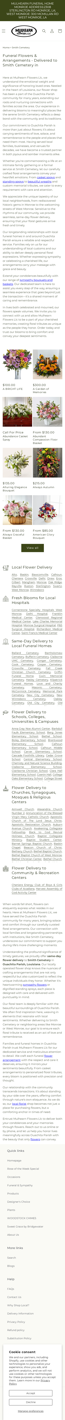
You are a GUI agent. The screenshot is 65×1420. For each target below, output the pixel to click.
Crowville (31, 578)
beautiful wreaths (39, 181)
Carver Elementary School (43, 751)
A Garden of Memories (41, 390)
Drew (50, 578)
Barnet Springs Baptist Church (32, 843)
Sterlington (43, 586)
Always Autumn (43, 487)
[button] (44, 31)
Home (6, 47)
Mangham (28, 582)
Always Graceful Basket (13, 536)
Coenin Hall (44, 774)
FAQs (10, 1289)
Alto (14, 574)
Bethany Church (22, 851)
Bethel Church (52, 859)
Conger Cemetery (49, 660)
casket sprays (46, 177)
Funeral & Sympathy (20, 1185)
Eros (59, 578)
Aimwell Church (23, 809)
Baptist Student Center (44, 839)
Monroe (41, 582)
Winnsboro (37, 589)
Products (13, 1193)
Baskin (24, 574)
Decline (31, 1402)
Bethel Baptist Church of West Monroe (37, 855)
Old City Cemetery (41, 702)
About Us (13, 1234)
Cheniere (17, 578)
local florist (19, 1103)
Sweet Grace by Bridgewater (25, 1226)
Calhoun (56, 574)
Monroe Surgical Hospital (39, 625)
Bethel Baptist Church (48, 851)
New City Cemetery (40, 695)
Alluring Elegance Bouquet (15, 489)
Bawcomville (40, 574)
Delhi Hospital (36, 613)
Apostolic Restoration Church (31, 824)
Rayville (16, 586)
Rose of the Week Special (23, 1168)
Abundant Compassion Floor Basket (45, 440)
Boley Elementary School (29, 740)
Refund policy (16, 1330)
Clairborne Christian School (30, 770)
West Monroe (20, 589)
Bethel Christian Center (27, 859)
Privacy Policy (16, 1322)
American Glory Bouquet (43, 536)
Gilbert (16, 582)
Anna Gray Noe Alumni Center (31, 728)
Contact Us (14, 1297)
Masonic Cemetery (47, 687)
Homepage (14, 1160)
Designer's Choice (18, 1201)
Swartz (57, 586)
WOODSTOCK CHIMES (21, 1218)
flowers (35, 1139)
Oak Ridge (55, 582)
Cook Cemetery (23, 664)
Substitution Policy (19, 1338)
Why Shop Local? (18, 1305)
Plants (11, 1210)
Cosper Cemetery (49, 664)
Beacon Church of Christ (43, 847)
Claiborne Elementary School (37, 767)
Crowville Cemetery (26, 668)
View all (32, 548)
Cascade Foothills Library (28, 755)
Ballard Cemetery (25, 653)
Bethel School (52, 736)
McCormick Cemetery (26, 691)
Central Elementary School (43, 759)
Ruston (28, 586)
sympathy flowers (35, 984)
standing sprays (13, 181)
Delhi (42, 578)
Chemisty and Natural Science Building (37, 763)
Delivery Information (20, 1313)
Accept (30, 1393)
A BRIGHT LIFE (13, 389)
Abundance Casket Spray (15, 438)
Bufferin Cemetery (37, 656)
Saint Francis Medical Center (39, 633)
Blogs (11, 1266)
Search (11, 1257)
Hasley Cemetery (37, 679)
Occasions (13, 1177)
